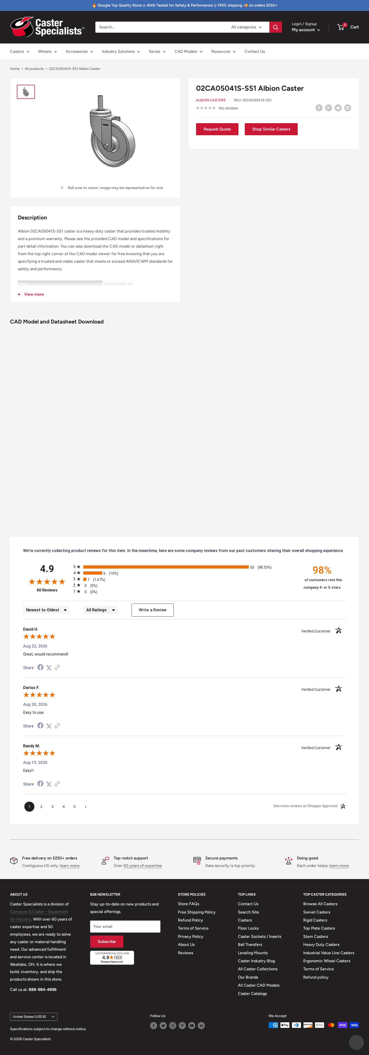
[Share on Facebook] (319, 107)
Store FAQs (188, 903)
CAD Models (185, 51)
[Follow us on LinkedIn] (201, 1025)
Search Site (248, 912)
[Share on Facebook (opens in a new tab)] (40, 667)
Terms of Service (193, 928)
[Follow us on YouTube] (191, 1025)
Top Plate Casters (319, 928)
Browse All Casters (320, 903)
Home (15, 69)
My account (304, 29)
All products (34, 69)
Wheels (44, 51)
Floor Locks (248, 928)
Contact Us (254, 51)
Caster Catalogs (252, 993)
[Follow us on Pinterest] (182, 1025)
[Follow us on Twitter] (163, 1025)
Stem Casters (315, 936)
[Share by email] (347, 107)
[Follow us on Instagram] (172, 1025)
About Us (186, 944)
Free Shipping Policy (197, 912)
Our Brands (248, 977)
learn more (70, 865)
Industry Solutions (118, 51)
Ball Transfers (250, 944)
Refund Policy (190, 920)
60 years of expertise (143, 865)
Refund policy (316, 977)
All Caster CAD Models (258, 985)
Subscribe (107, 941)
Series (154, 51)
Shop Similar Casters (271, 129)
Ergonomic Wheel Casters (326, 960)
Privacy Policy (190, 936)
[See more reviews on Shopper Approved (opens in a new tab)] (57, 667)
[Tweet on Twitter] (338, 107)
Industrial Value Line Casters (328, 952)
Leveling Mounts (253, 952)
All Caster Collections (257, 969)
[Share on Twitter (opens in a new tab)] (49, 667)
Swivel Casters (316, 912)
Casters (17, 51)
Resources (220, 51)
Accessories (77, 51)
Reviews (185, 952)
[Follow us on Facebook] (153, 1025)
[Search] (275, 27)
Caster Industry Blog (256, 960)
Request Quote (217, 129)
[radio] (184, 567)
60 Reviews (54, 590)
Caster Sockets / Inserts (259, 936)
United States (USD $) (29, 1017)
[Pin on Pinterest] (328, 107)
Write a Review (153, 610)
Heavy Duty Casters (321, 944)
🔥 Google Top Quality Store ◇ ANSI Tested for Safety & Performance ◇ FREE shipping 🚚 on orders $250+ (184, 5)
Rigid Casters (315, 920)
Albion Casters (211, 100)
